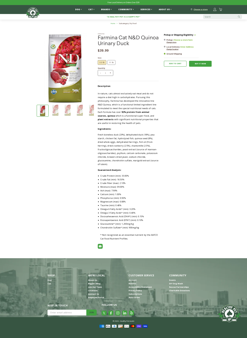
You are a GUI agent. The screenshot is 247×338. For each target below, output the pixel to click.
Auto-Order (134, 297)
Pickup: (179, 40)
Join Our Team (95, 287)
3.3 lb (102, 62)
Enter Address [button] (187, 46)
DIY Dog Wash (176, 283)
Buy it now (200, 63)
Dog (50, 280)
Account (133, 280)
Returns (132, 283)
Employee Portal (96, 297)
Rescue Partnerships (179, 287)
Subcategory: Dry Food (127, 23)
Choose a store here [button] (183, 39)
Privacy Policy (135, 290)
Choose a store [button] (201, 9)
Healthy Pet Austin (127, 321)
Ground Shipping (174, 53)
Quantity (101, 68)
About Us (92, 280)
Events (172, 280)
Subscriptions (135, 294)
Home (113, 23)
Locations (93, 290)
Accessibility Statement (140, 287)
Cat (49, 283)
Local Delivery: (180, 47)
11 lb (111, 62)
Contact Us (93, 294)
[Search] (239, 17)
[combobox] (222, 17)
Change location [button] (172, 49)
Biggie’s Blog (94, 283)
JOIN (91, 312)
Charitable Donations (179, 290)
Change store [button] (171, 42)
